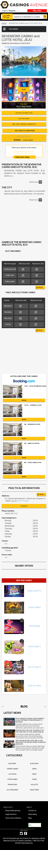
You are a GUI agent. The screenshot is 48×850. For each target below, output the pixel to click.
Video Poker (34, 790)
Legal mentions (11, 814)
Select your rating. (22, 157)
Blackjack (34, 763)
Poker (34, 779)
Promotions (12, 784)
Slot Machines (12, 790)
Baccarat (12, 763)
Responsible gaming (12, 810)
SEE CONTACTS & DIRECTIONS (25, 131)
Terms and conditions (13, 818)
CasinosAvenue (27, 843)
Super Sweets (34, 647)
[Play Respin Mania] (14, 626)
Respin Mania (34, 626)
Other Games (12, 779)
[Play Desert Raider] (14, 608)
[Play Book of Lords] (14, 686)
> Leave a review (27, 140)
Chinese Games (12, 769)
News (34, 774)
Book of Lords (34, 686)
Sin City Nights (34, 667)
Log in (4, 11)
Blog (30, 818)
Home (4, 23)
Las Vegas (12, 774)
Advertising (32, 814)
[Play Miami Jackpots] (14, 591)
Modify (40, 287)
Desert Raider (34, 607)
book (24, 400)
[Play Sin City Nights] (14, 667)
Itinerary (24, 506)
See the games (24, 118)
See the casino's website (24, 124)
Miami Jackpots (34, 591)
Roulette (34, 784)
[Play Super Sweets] (14, 647)
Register (12, 11)
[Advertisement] (24, 222)
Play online (37, 11)
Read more (33, 182)
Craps (34, 769)
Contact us (32, 810)
